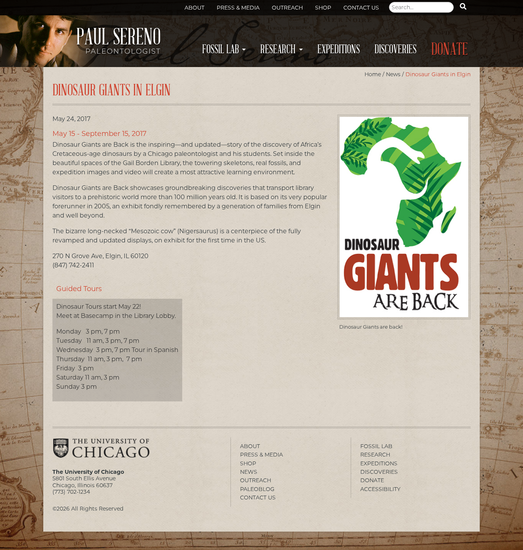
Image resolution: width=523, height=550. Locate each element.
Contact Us (361, 7)
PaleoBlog (257, 489)
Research (278, 49)
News (393, 74)
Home (372, 74)
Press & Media (238, 7)
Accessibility (380, 489)
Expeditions (338, 49)
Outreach (287, 7)
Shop (323, 7)
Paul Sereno (118, 43)
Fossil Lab (220, 49)
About (194, 7)
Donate (449, 49)
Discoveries (395, 49)
